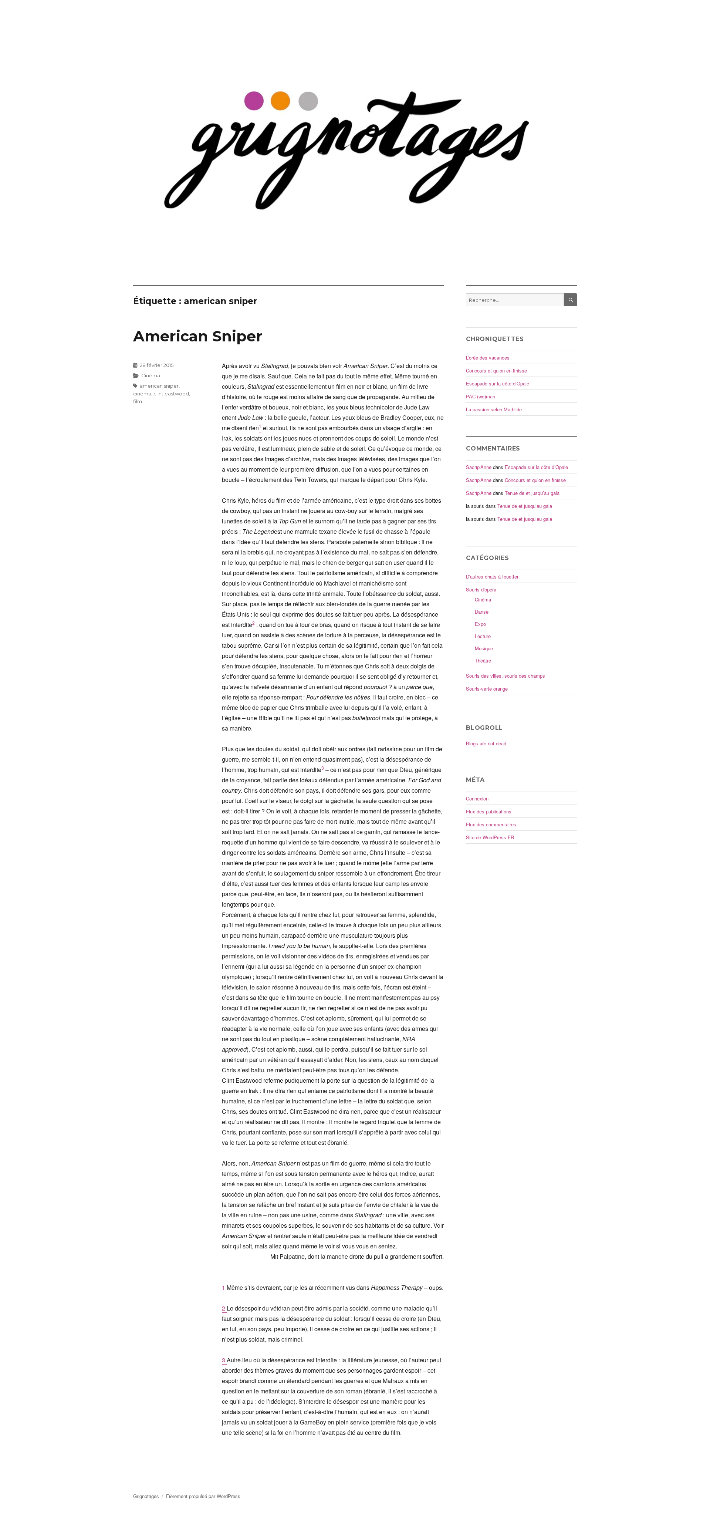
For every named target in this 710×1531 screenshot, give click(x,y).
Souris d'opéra (481, 589)
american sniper (159, 386)
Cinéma (150, 375)
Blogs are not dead (486, 743)
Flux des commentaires (491, 824)
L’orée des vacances (488, 357)
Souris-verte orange (487, 688)
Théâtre (483, 660)
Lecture (483, 636)
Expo (480, 623)
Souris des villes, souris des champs (505, 675)
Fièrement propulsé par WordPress (203, 1496)
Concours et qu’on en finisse (496, 370)
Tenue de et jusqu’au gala (532, 492)
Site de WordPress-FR (490, 837)
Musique (484, 648)
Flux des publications (488, 811)
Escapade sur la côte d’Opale (497, 383)
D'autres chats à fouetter (492, 576)
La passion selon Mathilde (494, 409)
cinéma (142, 394)
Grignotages (146, 1496)
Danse (481, 611)
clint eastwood (171, 394)
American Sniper (198, 336)
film (137, 401)
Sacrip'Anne (478, 467)
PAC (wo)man (480, 396)
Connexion (477, 798)
